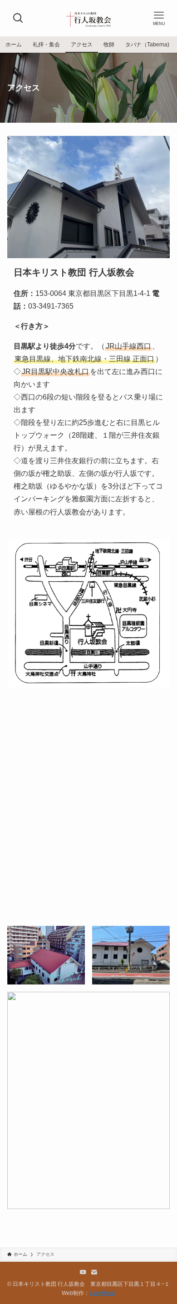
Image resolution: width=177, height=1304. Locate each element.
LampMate (102, 1293)
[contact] (94, 1272)
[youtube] (83, 1272)
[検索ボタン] (18, 18)
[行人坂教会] (88, 18)
